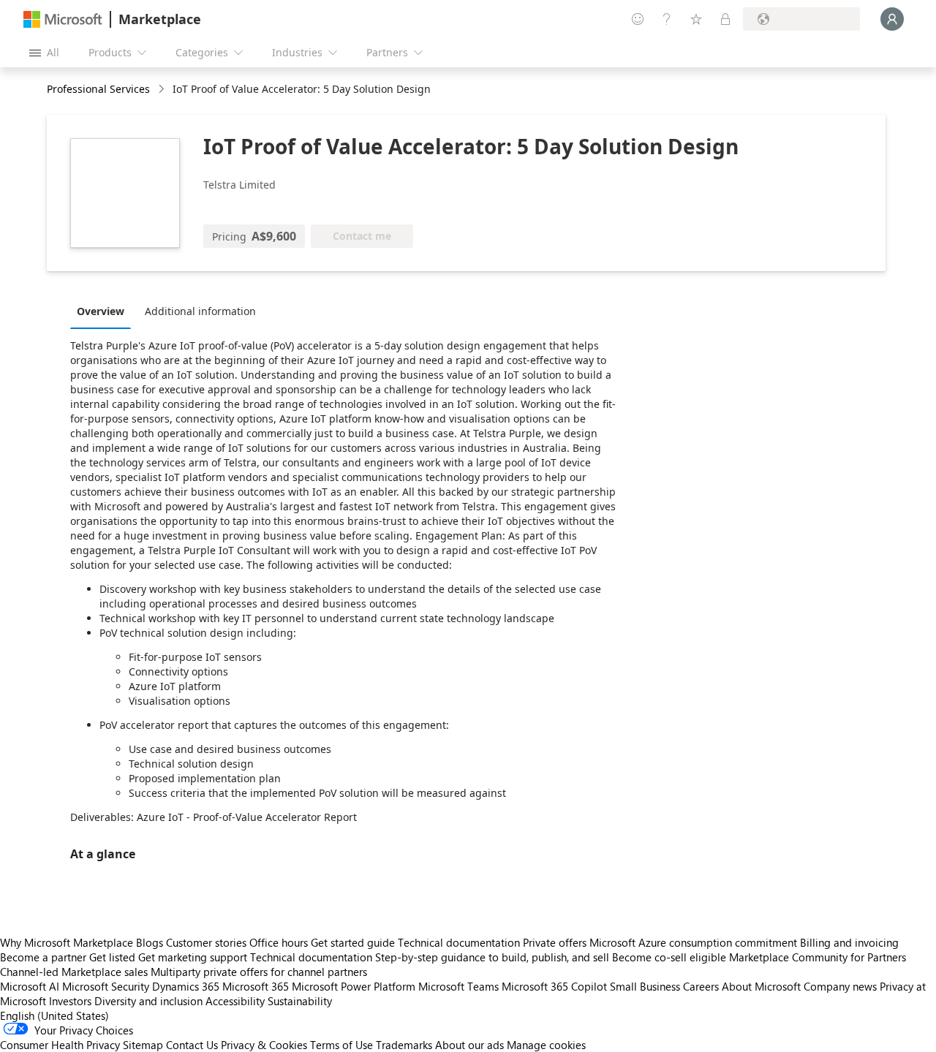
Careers (701, 986)
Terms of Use (341, 1044)
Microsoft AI (29, 986)
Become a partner (43, 957)
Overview (100, 311)
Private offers (554, 942)
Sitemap (143, 1044)
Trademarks (404, 1044)
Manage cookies (546, 1044)
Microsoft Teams (458, 986)
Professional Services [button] (98, 89)
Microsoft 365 (255, 986)
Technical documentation (459, 942)
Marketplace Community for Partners (817, 957)
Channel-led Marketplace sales (74, 971)
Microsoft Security (105, 986)
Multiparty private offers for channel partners (259, 971)
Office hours (278, 942)
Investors (70, 1001)
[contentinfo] (162, 89)
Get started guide (353, 942)
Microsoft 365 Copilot (554, 986)
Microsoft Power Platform (353, 986)
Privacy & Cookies (264, 1044)
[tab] (104, 311)
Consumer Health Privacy (60, 1044)
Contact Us (192, 1044)
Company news (840, 986)
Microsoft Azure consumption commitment (694, 942)
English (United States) (54, 1015)
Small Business (645, 986)
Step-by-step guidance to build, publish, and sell (492, 957)
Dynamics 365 (185, 986)
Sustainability (300, 1001)
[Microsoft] (62, 19)
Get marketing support (192, 957)
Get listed (112, 957)
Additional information (200, 311)
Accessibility (235, 1001)
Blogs (149, 942)
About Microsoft (761, 986)
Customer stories (206, 942)
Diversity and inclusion (148, 1001)
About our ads (469, 1044)
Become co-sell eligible (669, 957)
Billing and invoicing (849, 942)
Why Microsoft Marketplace (66, 942)
